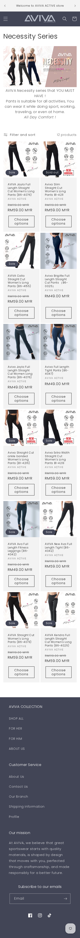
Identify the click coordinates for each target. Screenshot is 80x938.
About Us (16, 776)
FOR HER (15, 728)
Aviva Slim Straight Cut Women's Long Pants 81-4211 (55, 189)
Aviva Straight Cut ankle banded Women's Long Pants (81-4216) (21, 458)
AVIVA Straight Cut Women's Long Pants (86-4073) (21, 638)
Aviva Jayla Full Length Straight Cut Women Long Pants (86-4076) (20, 372)
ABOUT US (17, 748)
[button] (5, 19)
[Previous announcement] (5, 6)
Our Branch (18, 796)
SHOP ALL (16, 718)
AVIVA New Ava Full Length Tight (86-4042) (58, 547)
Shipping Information (27, 806)
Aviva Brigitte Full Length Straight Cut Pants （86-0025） (57, 281)
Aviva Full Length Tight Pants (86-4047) (57, 370)
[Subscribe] (65, 898)
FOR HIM (15, 738)
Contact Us (18, 786)
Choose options (21, 221)
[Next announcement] (75, 6)
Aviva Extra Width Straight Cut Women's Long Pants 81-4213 (57, 458)
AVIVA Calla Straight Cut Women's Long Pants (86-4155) (19, 281)
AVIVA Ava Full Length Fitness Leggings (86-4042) (18, 549)
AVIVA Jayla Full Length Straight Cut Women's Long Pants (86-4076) (21, 189)
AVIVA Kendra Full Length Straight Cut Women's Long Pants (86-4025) (58, 640)
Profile (14, 817)
